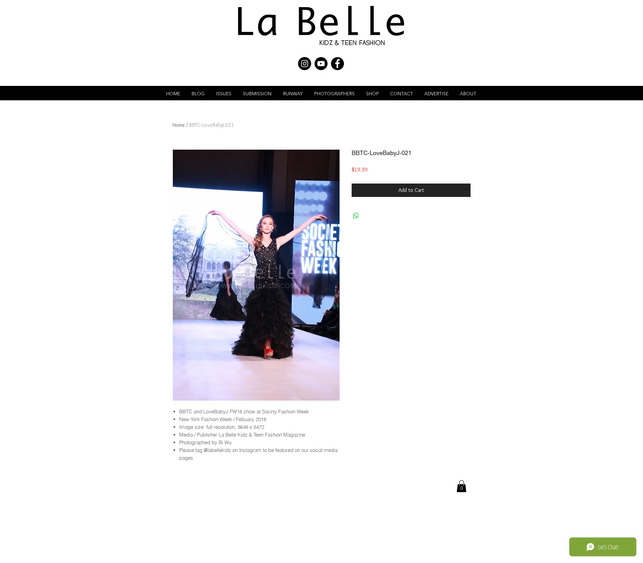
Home (178, 125)
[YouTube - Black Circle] (321, 63)
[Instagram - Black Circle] (304, 63)
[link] (461, 486)
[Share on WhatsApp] (356, 216)
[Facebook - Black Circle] (337, 63)
